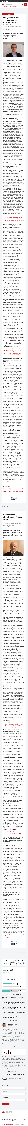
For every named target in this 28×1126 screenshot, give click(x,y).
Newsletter (23, 1)
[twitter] (14, 499)
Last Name (5, 1097)
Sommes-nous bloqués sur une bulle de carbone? (13, 492)
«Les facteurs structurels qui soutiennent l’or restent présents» (13, 1016)
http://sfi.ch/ (6, 482)
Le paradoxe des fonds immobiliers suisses (13, 1012)
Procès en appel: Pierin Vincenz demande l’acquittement (13, 998)
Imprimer (14, 497)
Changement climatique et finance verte (13, 489)
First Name (5, 1091)
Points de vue (7, 14)
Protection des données (19, 1124)
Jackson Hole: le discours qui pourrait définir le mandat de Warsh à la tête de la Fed (13, 1003)
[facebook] (12, 499)
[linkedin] (16, 499)
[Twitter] (4, 1)
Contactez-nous (22, 1117)
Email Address (6, 1086)
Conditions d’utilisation (9, 1124)
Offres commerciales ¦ (12, 1117)
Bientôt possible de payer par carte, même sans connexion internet (13, 1008)
